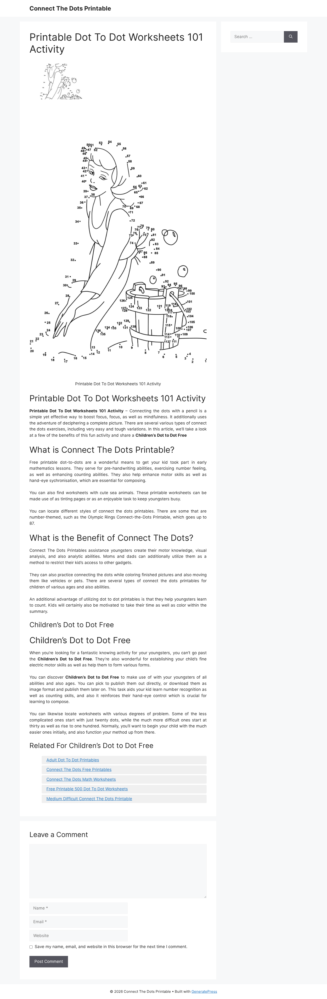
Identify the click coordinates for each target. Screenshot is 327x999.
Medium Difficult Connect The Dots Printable (89, 798)
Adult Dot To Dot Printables (72, 760)
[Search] (291, 37)
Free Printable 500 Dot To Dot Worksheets (87, 789)
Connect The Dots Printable (70, 8)
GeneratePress (204, 991)
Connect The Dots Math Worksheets (81, 779)
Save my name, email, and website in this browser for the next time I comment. (111, 946)
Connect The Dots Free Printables (79, 769)
